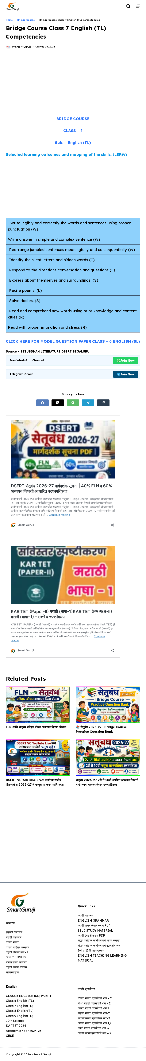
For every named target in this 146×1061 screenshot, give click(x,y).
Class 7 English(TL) (19, 1006)
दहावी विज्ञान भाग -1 (17, 952)
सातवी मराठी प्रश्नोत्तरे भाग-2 (94, 1018)
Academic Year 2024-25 (23, 1031)
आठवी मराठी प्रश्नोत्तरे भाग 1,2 (95, 1023)
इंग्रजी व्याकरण (14, 932)
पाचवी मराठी (12, 942)
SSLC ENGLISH (17, 957)
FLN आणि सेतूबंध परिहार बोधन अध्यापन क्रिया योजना (36, 727)
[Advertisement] (73, 83)
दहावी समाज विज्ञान (16, 967)
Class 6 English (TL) (20, 1001)
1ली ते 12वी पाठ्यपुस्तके (91, 950)
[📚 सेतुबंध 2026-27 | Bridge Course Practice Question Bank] (108, 705)
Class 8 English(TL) (19, 1011)
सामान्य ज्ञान (12, 972)
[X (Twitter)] (58, 402)
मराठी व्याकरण (85, 915)
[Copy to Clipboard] (103, 402)
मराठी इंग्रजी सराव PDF (91, 935)
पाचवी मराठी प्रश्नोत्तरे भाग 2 (93, 1008)
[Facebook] (42, 402)
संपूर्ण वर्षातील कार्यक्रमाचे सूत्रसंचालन (99, 945)
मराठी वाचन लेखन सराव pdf (94, 925)
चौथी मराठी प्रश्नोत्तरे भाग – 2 (94, 1003)
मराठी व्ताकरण (13, 937)
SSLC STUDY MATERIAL (95, 930)
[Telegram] (88, 402)
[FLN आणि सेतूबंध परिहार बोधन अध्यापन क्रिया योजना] (38, 705)
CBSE (10, 1036)
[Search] (128, 6)
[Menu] (138, 6)
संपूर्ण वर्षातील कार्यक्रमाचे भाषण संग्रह (99, 940)
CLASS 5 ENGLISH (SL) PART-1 (28, 996)
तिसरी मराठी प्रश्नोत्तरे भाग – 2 (95, 998)
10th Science (15, 1021)
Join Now (127, 360)
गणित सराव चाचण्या (16, 962)
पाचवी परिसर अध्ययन (17, 947)
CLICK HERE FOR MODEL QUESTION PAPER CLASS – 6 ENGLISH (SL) (73, 341)
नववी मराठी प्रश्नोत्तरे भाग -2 (94, 1028)
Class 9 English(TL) (19, 1016)
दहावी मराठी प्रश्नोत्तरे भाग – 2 (94, 1033)
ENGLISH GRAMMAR (93, 920)
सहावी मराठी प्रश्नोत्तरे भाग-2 (94, 1013)
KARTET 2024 (16, 1026)
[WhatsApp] (73, 402)
